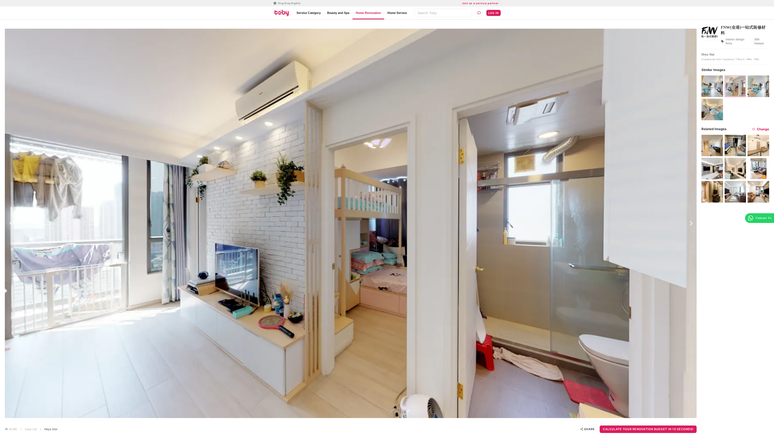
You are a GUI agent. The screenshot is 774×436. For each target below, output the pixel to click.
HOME (13, 429)
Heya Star (50, 429)
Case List (31, 429)
